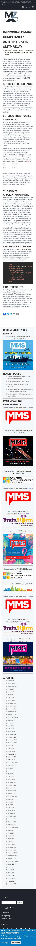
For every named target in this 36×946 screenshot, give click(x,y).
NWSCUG (19, 584)
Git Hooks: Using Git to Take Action (18, 381)
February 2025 (12, 703)
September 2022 (13, 762)
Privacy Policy (6, 916)
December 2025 (12, 686)
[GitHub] (33, 7)
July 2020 (11, 833)
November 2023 (12, 743)
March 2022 (11, 779)
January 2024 (12, 737)
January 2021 (12, 816)
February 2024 (12, 734)
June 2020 (11, 836)
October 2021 (12, 793)
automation (10, 52)
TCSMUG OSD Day (22, 569)
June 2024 (11, 726)
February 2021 (12, 813)
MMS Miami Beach (24, 639)
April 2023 (11, 748)
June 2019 (11, 870)
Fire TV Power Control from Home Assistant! (18, 385)
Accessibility (5, 913)
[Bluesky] (26, 7)
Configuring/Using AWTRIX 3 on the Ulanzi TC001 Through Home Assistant (20, 390)
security (26, 52)
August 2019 (12, 864)
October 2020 (12, 824)
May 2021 (11, 805)
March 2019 (11, 878)
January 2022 (12, 785)
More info (17, 938)
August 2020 (12, 830)
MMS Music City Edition (24, 430)
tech (30, 52)
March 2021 (11, 810)
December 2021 (12, 788)
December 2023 (12, 740)
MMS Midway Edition (23, 336)
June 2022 (11, 771)
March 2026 (11, 683)
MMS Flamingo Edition (24, 531)
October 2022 (12, 759)
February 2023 (12, 754)
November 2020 (12, 822)
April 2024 (11, 728)
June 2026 (11, 680)
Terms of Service (7, 919)
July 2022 (11, 768)
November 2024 (12, 711)
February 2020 (12, 847)
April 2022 (11, 776)
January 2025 (12, 706)
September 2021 (13, 796)
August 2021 (12, 799)
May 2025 (11, 694)
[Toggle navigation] (32, 17)
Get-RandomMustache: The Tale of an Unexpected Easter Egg (19, 377)
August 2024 (12, 720)
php (22, 52)
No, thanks (16, 943)
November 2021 (12, 791)
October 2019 (12, 858)
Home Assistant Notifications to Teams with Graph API (19, 395)
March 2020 (11, 844)
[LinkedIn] (29, 7)
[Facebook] (19, 7)
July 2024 (11, 723)
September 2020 (13, 827)
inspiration (17, 52)
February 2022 (12, 782)
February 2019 (12, 881)
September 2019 (13, 861)
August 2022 (12, 765)
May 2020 (11, 838)
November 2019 (12, 855)
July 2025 (11, 689)
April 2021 (11, 807)
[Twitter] (23, 7)
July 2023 (11, 745)
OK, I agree (5, 943)
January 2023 (12, 757)
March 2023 (11, 751)
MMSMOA (19, 407)
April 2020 (11, 841)
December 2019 (12, 853)
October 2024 (12, 714)
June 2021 (11, 802)
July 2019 (11, 867)
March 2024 (11, 731)
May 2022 (11, 774)
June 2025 (11, 692)
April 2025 (11, 697)
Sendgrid (10, 124)
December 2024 (12, 709)
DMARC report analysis (23, 249)
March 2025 (11, 700)
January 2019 (12, 884)
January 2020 (12, 850)
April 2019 (11, 875)
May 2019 (11, 872)
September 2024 (13, 717)
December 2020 (12, 819)
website (7, 54)
